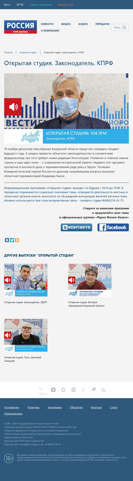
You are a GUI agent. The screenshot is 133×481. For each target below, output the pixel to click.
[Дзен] (53, 390)
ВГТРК (20, 4)
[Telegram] (63, 390)
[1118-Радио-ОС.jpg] (66, 109)
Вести (7, 4)
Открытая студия (28, 52)
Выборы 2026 (65, 4)
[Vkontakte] (73, 390)
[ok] (83, 390)
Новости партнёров (40, 4)
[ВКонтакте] (7, 240)
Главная (8, 52)
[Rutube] (93, 390)
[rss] (104, 390)
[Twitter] (12, 240)
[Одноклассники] (17, 240)
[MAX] (43, 390)
